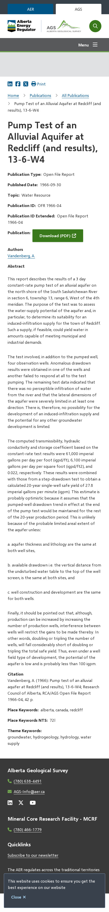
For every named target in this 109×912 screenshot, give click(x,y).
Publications (40, 95)
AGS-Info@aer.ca (29, 791)
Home (13, 95)
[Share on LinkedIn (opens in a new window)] (10, 84)
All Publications (75, 95)
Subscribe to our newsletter (33, 855)
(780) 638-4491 (28, 781)
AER (30, 9)
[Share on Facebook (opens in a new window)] (17, 84)
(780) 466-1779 (28, 829)
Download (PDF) (55, 235)
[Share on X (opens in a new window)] (25, 84)
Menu (83, 44)
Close (16, 896)
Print (41, 83)
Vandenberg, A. (21, 255)
